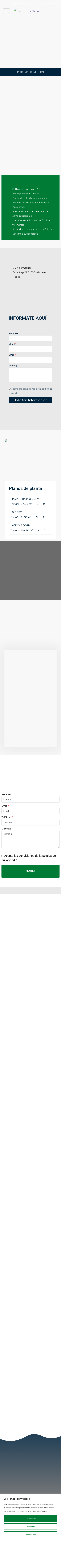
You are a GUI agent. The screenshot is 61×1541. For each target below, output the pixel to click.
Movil (12, 344)
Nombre (13, 333)
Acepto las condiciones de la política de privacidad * (30, 390)
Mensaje (13, 365)
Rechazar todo (30, 1534)
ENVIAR (31, 871)
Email (12, 354)
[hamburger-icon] (6, 10)
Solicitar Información (30, 400)
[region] (30, 1517)
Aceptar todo (30, 1518)
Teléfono (6, 817)
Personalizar (30, 1526)
